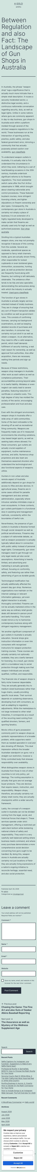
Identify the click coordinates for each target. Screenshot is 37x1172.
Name (4, 944)
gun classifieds (18, 152)
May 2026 (5, 1121)
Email (4, 956)
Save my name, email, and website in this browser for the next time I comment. (19, 982)
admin (6, 891)
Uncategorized (18, 894)
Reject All (18, 1158)
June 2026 (5, 1118)
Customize (18, 1153)
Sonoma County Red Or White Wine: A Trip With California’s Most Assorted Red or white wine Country (17, 1078)
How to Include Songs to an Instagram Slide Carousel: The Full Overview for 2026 (18, 1092)
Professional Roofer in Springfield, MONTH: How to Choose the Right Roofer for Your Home (18, 1071)
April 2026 (5, 1125)
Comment (6, 920)
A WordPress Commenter (11, 1102)
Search (4, 1047)
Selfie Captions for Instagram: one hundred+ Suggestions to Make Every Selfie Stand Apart (16, 1064)
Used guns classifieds (18, 292)
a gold (18, 3)
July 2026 (5, 1115)
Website (4, 968)
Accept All (18, 1163)
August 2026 (6, 1112)
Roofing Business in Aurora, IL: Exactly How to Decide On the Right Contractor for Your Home (17, 1085)
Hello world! (29, 1102)
